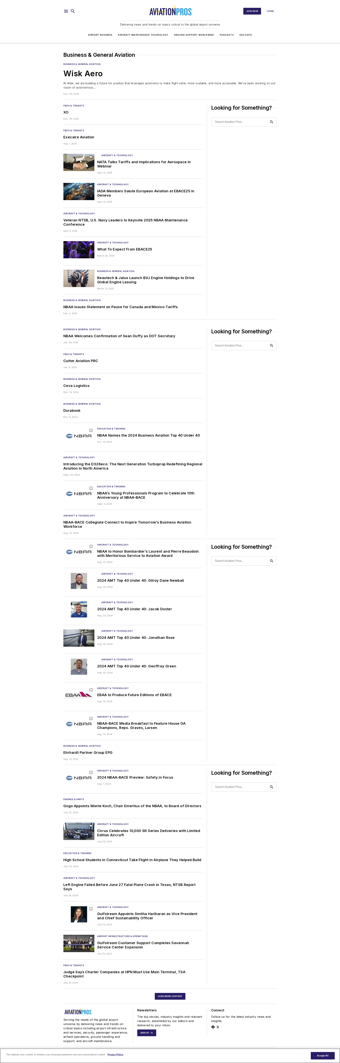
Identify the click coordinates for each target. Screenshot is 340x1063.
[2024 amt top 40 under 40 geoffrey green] (78, 666)
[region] (170, 1055)
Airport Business (100, 35)
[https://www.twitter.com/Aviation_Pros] (218, 1027)
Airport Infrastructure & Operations (122, 936)
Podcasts (227, 35)
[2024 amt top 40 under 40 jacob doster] (78, 609)
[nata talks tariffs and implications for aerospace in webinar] (78, 162)
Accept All (322, 1055)
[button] (66, 11)
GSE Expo (245, 35)
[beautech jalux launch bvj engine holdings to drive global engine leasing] (78, 278)
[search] (72, 11)
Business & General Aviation (81, 64)
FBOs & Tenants (73, 105)
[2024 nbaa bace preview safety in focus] (78, 777)
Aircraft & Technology (117, 155)
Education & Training (111, 428)
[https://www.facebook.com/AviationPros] (213, 1027)
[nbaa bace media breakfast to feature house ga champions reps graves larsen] (78, 723)
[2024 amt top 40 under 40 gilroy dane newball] (78, 581)
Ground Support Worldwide (194, 35)
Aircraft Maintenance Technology (143, 35)
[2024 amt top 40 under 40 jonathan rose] (78, 638)
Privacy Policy (115, 1054)
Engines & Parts (73, 799)
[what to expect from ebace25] (78, 249)
